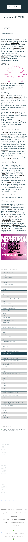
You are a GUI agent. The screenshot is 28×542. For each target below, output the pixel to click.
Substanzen (4, 487)
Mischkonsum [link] (5, 206)
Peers (2, 446)
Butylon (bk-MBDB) (7, 282)
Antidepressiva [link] (5, 221)
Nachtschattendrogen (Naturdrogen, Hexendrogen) (11, 363)
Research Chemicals (7, 390)
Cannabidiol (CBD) (7, 287)
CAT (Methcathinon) (7, 291)
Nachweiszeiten (6, 412)
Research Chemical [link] (18, 48)
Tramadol (5, 400)
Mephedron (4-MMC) (8, 353)
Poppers (4, 385)
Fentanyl (4, 315)
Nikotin (4, 369)
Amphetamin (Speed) (7, 277)
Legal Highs (5, 346)
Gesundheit (4, 491)
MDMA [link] (4, 173)
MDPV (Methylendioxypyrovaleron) (11, 351)
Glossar (4, 420)
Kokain (4, 334)
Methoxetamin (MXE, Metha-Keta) (10, 358)
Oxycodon (5, 378)
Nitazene (5, 371)
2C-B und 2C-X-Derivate (8, 272)
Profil (2, 443)
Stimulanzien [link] (5, 97)
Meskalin (5, 356)
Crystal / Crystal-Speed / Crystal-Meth (11, 299)
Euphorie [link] (10, 99)
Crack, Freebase (6, 296)
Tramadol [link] (8, 219)
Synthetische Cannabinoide (9, 341)
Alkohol (4, 275)
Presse (2, 447)
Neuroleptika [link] (17, 221)
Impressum (3, 451)
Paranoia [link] (9, 158)
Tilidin (4, 397)
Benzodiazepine (6, 280)
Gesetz (4, 415)
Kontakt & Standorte (5, 454)
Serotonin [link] (15, 213)
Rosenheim (3, 471)
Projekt (2, 484)
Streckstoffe (5, 408)
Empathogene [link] (16, 97)
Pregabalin (5, 388)
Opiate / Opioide (6, 376)
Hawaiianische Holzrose (8, 320)
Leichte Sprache (5, 444)
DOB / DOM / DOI (7, 303)
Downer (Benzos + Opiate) (9, 306)
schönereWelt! (7, 526)
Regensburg (4, 473)
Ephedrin (5, 313)
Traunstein (3, 470)
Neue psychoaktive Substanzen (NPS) (11, 373)
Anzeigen (10, 33)
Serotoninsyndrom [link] (7, 228)
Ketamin (4, 329)
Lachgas (4, 344)
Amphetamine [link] (15, 43)
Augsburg (3, 468)
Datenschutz (4, 452)
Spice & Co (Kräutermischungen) (10, 395)
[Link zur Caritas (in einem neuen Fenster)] (14, 540)
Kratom (4, 339)
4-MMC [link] (17, 39)
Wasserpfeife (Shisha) (8, 405)
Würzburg (3, 467)
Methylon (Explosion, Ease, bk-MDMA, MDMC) (13, 360)
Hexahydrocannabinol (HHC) (9, 327)
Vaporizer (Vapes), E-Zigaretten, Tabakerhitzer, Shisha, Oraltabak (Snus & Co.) (13, 403)
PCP (4, 380)
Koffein (4, 332)
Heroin (4, 325)
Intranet (3, 449)
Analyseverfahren (7, 417)
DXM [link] (3, 219)
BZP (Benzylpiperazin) (8, 284)
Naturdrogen (5, 366)
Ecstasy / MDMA (6, 310)
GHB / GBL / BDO (7, 318)
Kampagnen (4, 486)
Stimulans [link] (6, 132)
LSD (3, 348)
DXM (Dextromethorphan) (9, 308)
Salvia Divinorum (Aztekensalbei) (10, 392)
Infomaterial (3, 492)
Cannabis (5, 289)
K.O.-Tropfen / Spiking (7, 337)
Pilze (4, 383)
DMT (4, 301)
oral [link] (19, 83)
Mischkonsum (6, 410)
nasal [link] (2, 89)
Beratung (3, 489)
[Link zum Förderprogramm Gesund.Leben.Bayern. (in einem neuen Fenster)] (13, 530)
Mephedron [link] (4, 41)
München (3, 465)
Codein (4, 294)
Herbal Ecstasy (6, 322)
